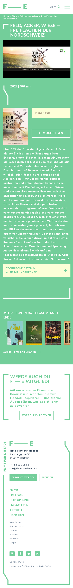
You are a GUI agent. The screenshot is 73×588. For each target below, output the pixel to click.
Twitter (28, 553)
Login (13, 542)
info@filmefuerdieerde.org (24, 468)
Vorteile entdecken (36, 415)
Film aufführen (51, 133)
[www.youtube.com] (36, 59)
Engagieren (19, 505)
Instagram (12, 553)
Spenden (47, 477)
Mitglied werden (23, 477)
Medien (14, 534)
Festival (16, 495)
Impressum (15, 566)
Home (6, 16)
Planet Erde (42, 113)
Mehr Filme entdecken (19, 352)
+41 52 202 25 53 (19, 465)
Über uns (17, 515)
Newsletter (15, 522)
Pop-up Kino (20, 500)
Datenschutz (17, 562)
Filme (14, 16)
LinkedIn (37, 553)
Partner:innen (17, 526)
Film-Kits (14, 538)
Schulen (14, 530)
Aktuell (16, 510)
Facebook (20, 553)
